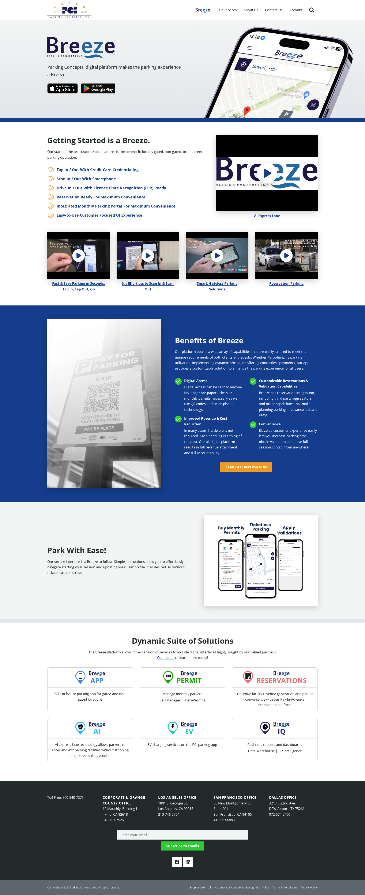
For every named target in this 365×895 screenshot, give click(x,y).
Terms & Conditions (284, 887)
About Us (251, 10)
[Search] (312, 10)
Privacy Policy (309, 887)
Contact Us (274, 10)
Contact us (165, 657)
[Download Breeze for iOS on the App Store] (62, 88)
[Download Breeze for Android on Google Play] (98, 88)
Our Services (227, 10)
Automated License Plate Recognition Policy (241, 887)
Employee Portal (200, 887)
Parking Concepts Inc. (69, 10)
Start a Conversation (246, 467)
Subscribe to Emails (182, 846)
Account (295, 10)
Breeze (200, 10)
